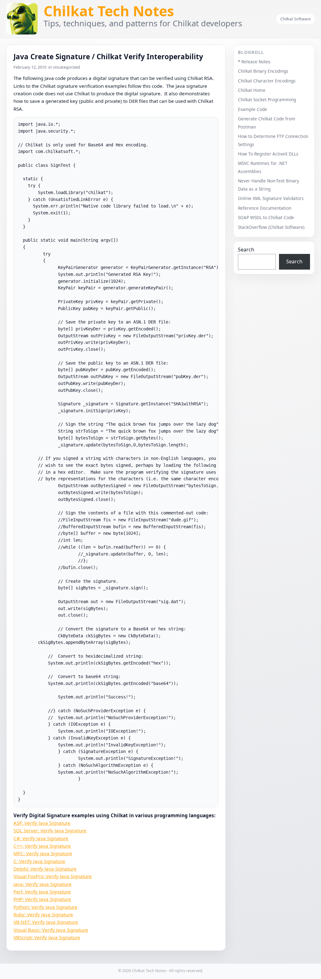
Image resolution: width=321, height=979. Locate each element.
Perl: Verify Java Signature (42, 891)
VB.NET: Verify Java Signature (45, 922)
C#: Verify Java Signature (40, 838)
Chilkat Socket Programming (267, 100)
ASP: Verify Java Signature (42, 823)
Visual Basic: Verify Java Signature (50, 930)
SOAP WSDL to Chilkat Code (266, 217)
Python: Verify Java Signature (45, 907)
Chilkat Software (295, 19)
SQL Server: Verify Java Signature (50, 830)
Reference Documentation (264, 208)
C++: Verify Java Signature (42, 846)
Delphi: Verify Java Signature (44, 869)
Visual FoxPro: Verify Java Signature (52, 876)
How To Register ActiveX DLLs (268, 154)
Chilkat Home (252, 90)
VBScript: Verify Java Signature (46, 937)
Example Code (252, 109)
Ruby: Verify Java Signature (43, 914)
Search (246, 249)
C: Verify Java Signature (39, 861)
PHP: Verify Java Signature (42, 899)
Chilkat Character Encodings (267, 81)
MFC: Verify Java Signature (42, 853)
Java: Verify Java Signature (42, 884)
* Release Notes (254, 62)
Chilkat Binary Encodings (263, 71)
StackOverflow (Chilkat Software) (271, 227)
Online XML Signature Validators (271, 198)
